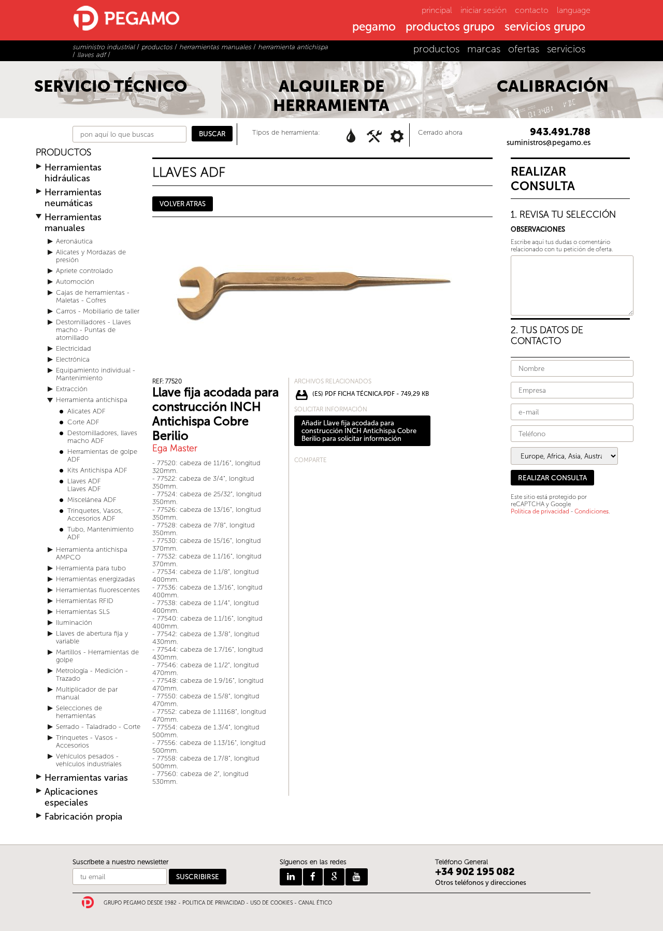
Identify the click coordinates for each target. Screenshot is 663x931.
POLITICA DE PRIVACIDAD (213, 903)
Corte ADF (83, 422)
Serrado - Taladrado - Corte (98, 727)
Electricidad (73, 348)
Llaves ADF (84, 481)
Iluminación (74, 622)
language (573, 10)
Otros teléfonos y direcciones (480, 882)
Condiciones (591, 511)
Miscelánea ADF (92, 500)
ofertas (523, 49)
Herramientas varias (86, 777)
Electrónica (73, 359)
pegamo (374, 27)
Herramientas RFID (84, 601)
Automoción (75, 281)
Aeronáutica (74, 241)
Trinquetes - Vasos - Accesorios (87, 741)
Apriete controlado (84, 271)
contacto (532, 10)
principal (437, 10)
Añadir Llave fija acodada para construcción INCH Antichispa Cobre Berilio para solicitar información (358, 430)
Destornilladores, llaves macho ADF (102, 437)
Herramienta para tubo (91, 568)
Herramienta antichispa (91, 400)
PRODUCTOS (63, 152)
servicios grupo (545, 27)
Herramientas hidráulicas (73, 173)
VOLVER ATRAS (183, 204)
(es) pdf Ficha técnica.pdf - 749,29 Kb (370, 393)
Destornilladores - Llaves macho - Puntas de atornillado (93, 329)
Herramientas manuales (73, 223)
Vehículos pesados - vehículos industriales (89, 760)
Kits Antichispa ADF (97, 470)
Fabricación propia (83, 816)
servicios (566, 49)
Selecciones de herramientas (79, 712)
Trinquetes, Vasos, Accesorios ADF (95, 514)
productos (436, 49)
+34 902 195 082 (475, 872)
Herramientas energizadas (95, 579)
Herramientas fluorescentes (98, 590)
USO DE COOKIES (271, 903)
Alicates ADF (86, 411)
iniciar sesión (483, 10)
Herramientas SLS (83, 611)
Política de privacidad (540, 511)
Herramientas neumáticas (73, 198)
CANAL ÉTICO (315, 903)
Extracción (72, 389)
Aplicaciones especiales (71, 797)
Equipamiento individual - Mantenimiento (95, 374)
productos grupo (450, 27)
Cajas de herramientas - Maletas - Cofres (92, 296)
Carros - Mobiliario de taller (97, 311)
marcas (483, 49)
